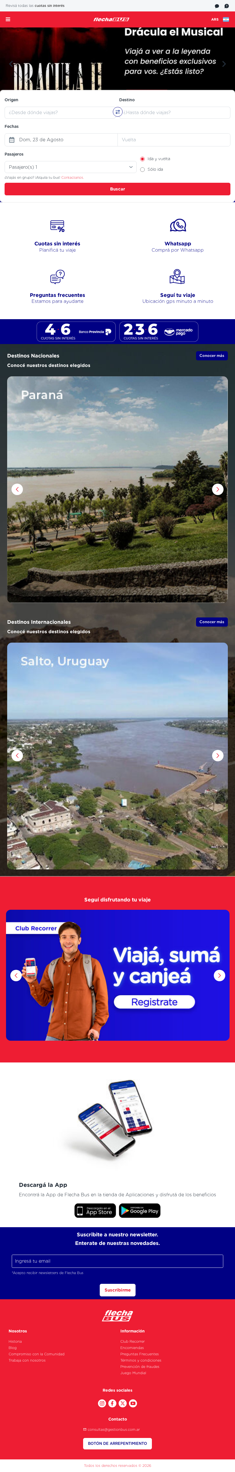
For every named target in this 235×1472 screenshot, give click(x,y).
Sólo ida (155, 169)
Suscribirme (118, 1290)
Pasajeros (14, 154)
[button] (11, 64)
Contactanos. (72, 177)
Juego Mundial (133, 1373)
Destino (127, 100)
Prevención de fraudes (139, 1366)
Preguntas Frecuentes (139, 1354)
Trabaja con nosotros (27, 1360)
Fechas (12, 126)
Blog (13, 1348)
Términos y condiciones (140, 1360)
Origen (11, 100)
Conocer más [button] (211, 355)
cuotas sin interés (49, 5)
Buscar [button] (117, 188)
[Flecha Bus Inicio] (111, 19)
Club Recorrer (132, 1341)
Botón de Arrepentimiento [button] (117, 1443)
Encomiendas (132, 1348)
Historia (15, 1341)
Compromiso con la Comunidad (36, 1354)
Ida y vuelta (159, 158)
